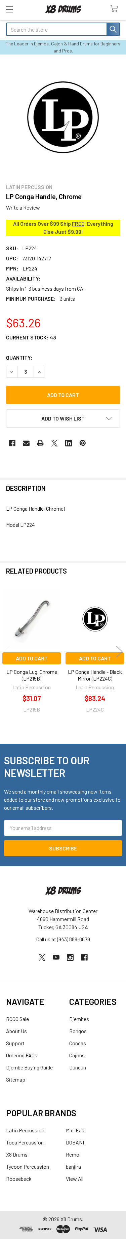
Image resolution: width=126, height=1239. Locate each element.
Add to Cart (32, 658)
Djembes (79, 1019)
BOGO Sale (17, 1019)
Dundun (77, 1067)
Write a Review (23, 207)
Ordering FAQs (21, 1055)
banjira (73, 1166)
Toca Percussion (25, 1142)
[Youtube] (56, 957)
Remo (72, 1154)
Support (15, 1043)
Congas (77, 1043)
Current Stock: (31, 337)
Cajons (77, 1055)
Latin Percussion (25, 1130)
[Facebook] (12, 443)
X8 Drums (17, 1154)
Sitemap (15, 1079)
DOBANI (75, 1142)
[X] (54, 443)
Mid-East (76, 1130)
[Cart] (116, 8)
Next (119, 651)
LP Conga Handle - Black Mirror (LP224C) (95, 675)
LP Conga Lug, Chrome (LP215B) (31, 675)
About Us (16, 1031)
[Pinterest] (83, 443)
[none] (63, 119)
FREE (78, 223)
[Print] (40, 443)
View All (74, 1178)
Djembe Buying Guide (29, 1067)
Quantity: (19, 357)
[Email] (26, 443)
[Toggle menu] (9, 9)
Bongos (78, 1031)
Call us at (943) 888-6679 (63, 939)
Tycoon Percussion (27, 1166)
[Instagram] (70, 957)
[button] (63, 418)
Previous (6, 651)
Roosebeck (19, 1178)
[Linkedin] (68, 443)
